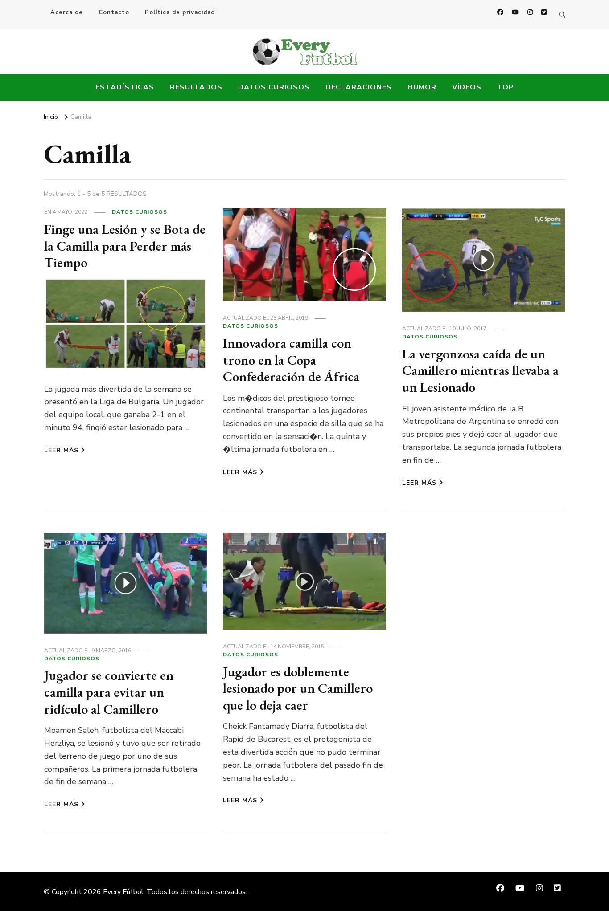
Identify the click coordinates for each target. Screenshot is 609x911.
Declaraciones (358, 87)
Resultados (196, 87)
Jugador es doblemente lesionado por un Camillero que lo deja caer (298, 688)
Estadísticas (124, 87)
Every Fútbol (123, 892)
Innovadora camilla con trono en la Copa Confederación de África (291, 359)
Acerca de (66, 12)
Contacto (114, 12)
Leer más (61, 450)
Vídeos (466, 87)
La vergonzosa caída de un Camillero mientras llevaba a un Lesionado (480, 370)
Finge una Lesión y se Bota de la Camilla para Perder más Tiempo (125, 245)
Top (505, 87)
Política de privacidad (180, 12)
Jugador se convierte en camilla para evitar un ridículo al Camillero (108, 692)
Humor (421, 87)
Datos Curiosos (274, 87)
